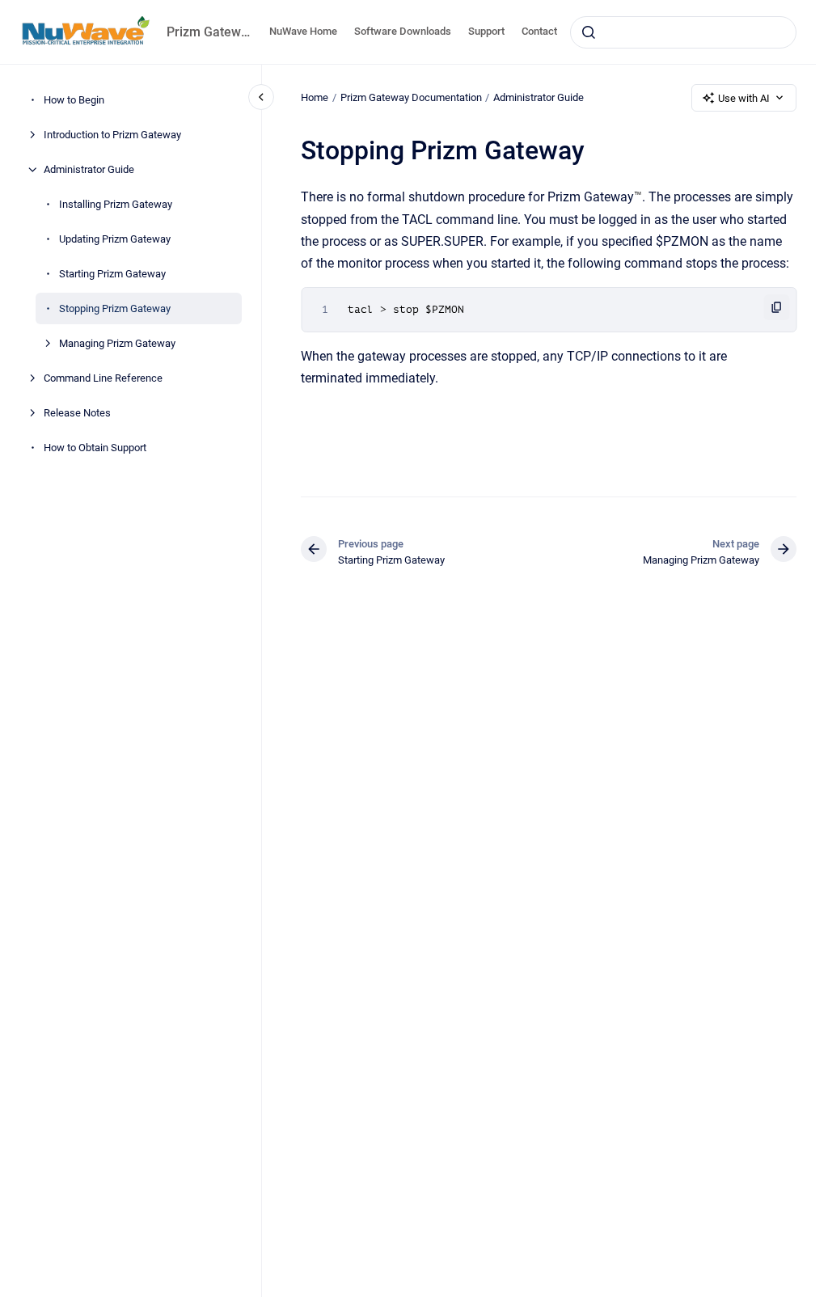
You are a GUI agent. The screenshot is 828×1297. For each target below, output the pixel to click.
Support (486, 31)
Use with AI (744, 98)
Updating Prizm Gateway (115, 239)
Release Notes (77, 413)
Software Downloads (402, 31)
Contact (539, 31)
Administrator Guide (89, 169)
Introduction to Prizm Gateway (112, 135)
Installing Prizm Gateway (115, 204)
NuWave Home (303, 31)
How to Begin (74, 100)
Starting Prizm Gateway (112, 274)
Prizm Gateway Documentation (411, 97)
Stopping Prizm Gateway (115, 308)
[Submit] (589, 32)
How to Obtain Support (95, 447)
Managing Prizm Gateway (117, 343)
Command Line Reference (103, 378)
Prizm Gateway (208, 32)
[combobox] (683, 32)
